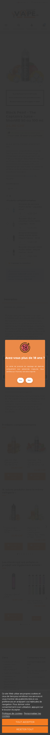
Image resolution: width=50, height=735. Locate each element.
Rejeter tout (25, 729)
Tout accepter (25, 722)
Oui (20, 380)
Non (29, 380)
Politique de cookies (12, 713)
